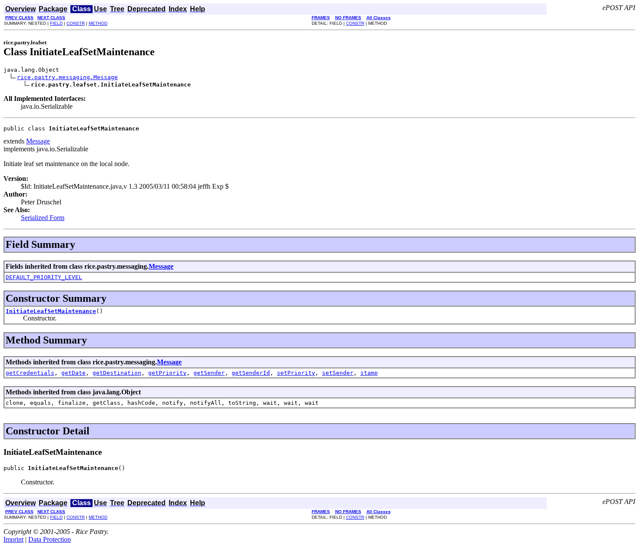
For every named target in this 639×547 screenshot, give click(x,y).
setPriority (296, 373)
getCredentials (30, 373)
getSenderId (251, 373)
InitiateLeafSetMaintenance (51, 311)
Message (38, 141)
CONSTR (76, 23)
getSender (209, 373)
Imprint (13, 539)
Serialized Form (42, 217)
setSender (337, 373)
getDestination (117, 373)
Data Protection (49, 539)
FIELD (56, 23)
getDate (73, 373)
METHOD (98, 23)
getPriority (167, 373)
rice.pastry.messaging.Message (67, 77)
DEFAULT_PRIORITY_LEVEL (44, 277)
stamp (369, 373)
